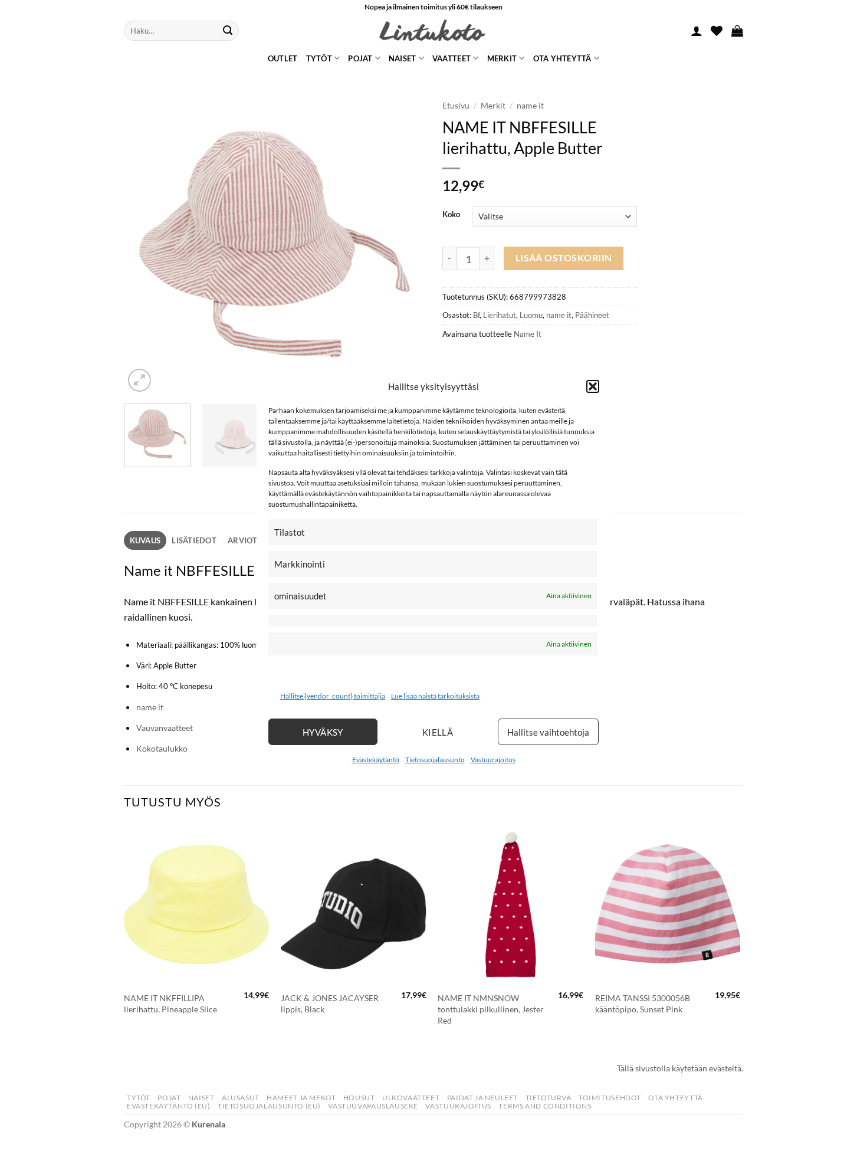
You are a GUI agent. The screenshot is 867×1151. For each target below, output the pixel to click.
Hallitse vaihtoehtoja (548, 732)
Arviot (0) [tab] (249, 540)
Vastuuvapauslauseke (373, 1105)
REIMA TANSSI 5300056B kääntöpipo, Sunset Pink (642, 1003)
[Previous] (144, 244)
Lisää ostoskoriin (563, 258)
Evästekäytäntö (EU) (169, 1105)
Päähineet (592, 315)
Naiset (402, 58)
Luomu (531, 315)
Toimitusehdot (610, 1097)
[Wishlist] (716, 31)
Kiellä (438, 732)
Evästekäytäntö (375, 759)
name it (530, 105)
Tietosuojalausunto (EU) (269, 1105)
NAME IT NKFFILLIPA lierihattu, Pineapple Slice (170, 1003)
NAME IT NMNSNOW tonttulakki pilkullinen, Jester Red (491, 1009)
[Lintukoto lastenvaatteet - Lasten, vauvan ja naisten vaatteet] (433, 30)
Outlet (283, 58)
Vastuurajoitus (493, 759)
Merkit (502, 58)
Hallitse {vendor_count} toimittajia (332, 695)
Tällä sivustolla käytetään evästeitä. (680, 1068)
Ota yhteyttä (562, 58)
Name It (527, 334)
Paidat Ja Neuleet (482, 1097)
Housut (359, 1097)
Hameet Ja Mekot (301, 1097)
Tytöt (319, 58)
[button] (593, 386)
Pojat (360, 58)
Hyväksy (323, 732)
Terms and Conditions (544, 1105)
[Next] (404, 244)
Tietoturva (549, 1097)
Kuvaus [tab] (145, 540)
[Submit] (228, 31)
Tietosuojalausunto (435, 759)
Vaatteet (451, 58)
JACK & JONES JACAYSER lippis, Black (330, 1003)
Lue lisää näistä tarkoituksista (435, 695)
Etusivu (455, 105)
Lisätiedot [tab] (194, 540)
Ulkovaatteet (410, 1097)
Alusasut (241, 1097)
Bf (476, 315)
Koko (451, 215)
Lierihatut (499, 315)
